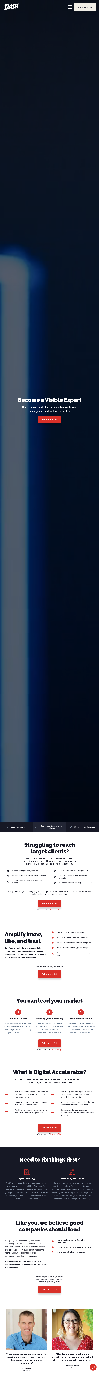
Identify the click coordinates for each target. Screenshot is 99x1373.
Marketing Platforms (72, 1178)
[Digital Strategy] (27, 1172)
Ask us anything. (56, 910)
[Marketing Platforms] (72, 1172)
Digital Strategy (26, 1178)
